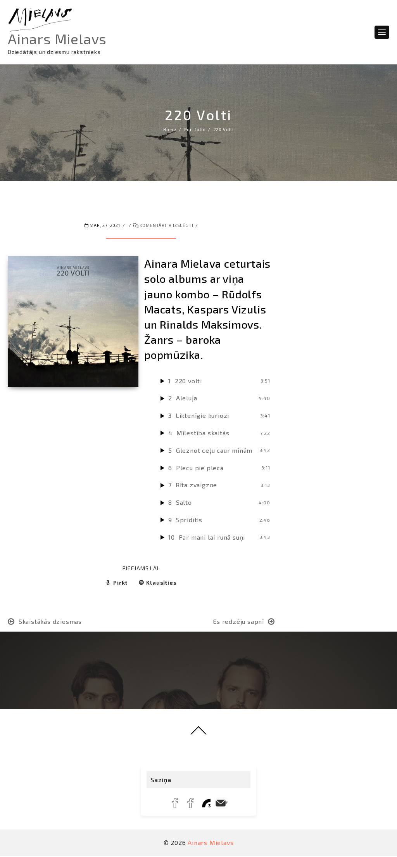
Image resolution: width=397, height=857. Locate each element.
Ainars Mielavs (57, 38)
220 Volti (198, 115)
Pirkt (120, 582)
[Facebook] (175, 803)
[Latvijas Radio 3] (206, 803)
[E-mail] (222, 803)
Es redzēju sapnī (238, 621)
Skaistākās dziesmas (50, 621)
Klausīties (161, 582)
